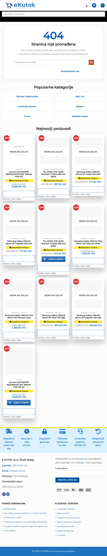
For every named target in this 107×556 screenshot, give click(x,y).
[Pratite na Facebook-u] (4, 494)
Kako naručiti (63, 513)
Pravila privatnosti (65, 526)
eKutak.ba (82, 458)
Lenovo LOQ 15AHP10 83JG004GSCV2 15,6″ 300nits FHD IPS (19, 174)
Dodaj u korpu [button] (56, 259)
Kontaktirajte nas (70, 71)
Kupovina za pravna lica (68, 518)
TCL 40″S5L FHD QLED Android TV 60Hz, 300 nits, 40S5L (53, 243)
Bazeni (80, 106)
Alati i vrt (80, 96)
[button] (94, 5)
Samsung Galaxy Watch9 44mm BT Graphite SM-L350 (88, 316)
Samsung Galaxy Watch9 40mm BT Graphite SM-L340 (19, 242)
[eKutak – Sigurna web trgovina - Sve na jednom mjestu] (20, 5)
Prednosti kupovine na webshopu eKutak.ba (25, 522)
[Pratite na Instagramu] (8, 494)
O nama (61, 535)
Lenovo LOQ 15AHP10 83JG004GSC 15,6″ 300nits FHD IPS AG (19, 384)
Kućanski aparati (27, 106)
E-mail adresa (61, 468)
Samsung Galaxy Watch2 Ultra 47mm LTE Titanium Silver (88, 242)
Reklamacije (10, 509)
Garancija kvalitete (66, 509)
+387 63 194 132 (14, 465)
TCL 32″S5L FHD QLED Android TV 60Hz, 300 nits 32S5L (53, 174)
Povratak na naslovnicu (40, 71)
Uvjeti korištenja (65, 530)
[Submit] (91, 62)
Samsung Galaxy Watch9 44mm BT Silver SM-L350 (53, 316)
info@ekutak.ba (14, 470)
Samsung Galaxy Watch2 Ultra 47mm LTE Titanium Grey (19, 316)
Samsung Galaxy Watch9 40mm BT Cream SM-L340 (88, 173)
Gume (27, 116)
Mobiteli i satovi (80, 116)
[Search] (4, 19)
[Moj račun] (86, 5)
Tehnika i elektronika (27, 96)
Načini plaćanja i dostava (69, 522)
